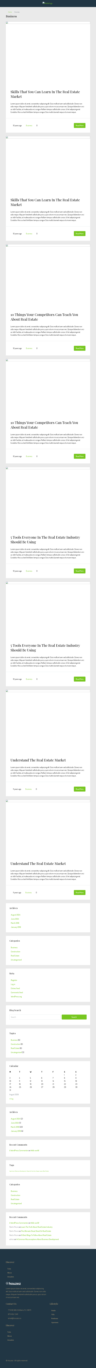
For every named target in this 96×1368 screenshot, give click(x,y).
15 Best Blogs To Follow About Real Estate (36, 1235)
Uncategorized (16, 960)
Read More (80, 125)
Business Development (20, 1171)
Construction (15, 951)
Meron (9, 1273)
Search (74, 1017)
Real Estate (15, 955)
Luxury (41, 1171)
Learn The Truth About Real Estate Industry (36, 1227)
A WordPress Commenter (18, 1150)
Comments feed (17, 992)
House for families (31, 1171)
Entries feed (15, 988)
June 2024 (15, 919)
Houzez (37, 1171)
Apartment (12, 1171)
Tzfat (9, 1269)
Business (29, 125)
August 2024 (15, 915)
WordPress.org (16, 996)
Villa (52, 1314)
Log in (13, 984)
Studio (53, 1310)
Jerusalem (10, 1277)
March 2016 (15, 923)
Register (14, 980)
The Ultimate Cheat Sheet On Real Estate (36, 1231)
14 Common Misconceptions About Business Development (38, 1239)
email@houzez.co (14, 1318)
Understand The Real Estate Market (38, 760)
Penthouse (54, 1318)
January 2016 (16, 927)
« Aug (11, 1099)
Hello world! (35, 1150)
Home (10, 12)
